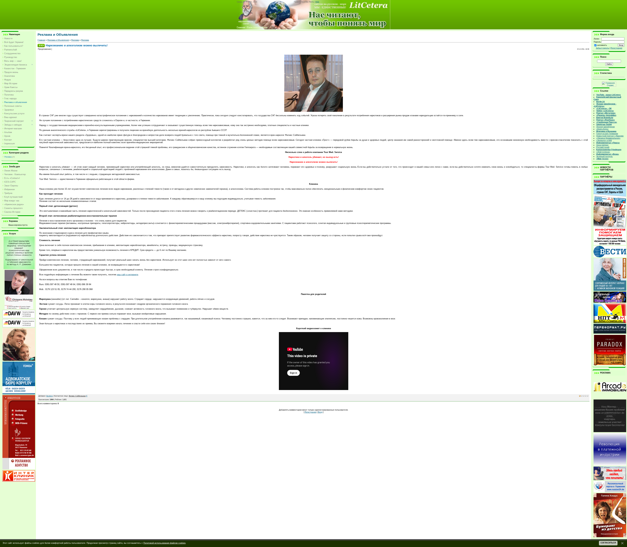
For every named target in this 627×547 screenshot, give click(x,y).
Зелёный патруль (604, 156)
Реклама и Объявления (58, 40)
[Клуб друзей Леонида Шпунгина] (610, 465)
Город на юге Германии (607, 134)
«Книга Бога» (602, 129)
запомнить (602, 45)
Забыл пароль (602, 48)
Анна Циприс (602, 145)
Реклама (8, 157)
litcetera (49, 396)
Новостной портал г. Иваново (610, 136)
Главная (41, 40)
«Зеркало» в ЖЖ (604, 140)
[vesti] (610, 257)
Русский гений (602, 147)
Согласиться (608, 543)
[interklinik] (18, 481)
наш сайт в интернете (127, 274)
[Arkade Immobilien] (610, 398)
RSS (317, 2)
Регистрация (310, 412)
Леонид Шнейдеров (605, 127)
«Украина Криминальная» (608, 138)
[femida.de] (18, 393)
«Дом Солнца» (603, 152)
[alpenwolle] (18, 360)
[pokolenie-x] (610, 290)
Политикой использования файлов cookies (164, 543)
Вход (320, 412)
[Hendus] (610, 536)
